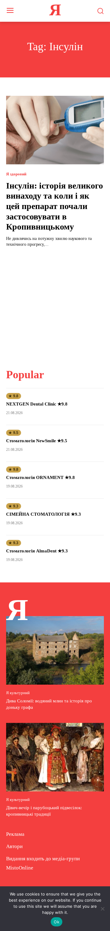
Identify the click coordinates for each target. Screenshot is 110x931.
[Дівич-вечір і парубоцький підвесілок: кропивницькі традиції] (55, 757)
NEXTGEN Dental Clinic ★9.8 (37, 404)
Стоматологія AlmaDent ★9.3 (37, 550)
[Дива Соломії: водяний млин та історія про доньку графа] (55, 650)
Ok (56, 921)
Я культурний (18, 693)
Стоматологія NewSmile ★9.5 (36, 440)
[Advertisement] (55, 304)
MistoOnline (19, 868)
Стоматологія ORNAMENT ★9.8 (40, 477)
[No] (102, 909)
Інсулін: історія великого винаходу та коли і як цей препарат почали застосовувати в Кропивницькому (54, 206)
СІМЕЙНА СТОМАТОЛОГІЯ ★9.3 (43, 514)
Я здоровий (16, 174)
